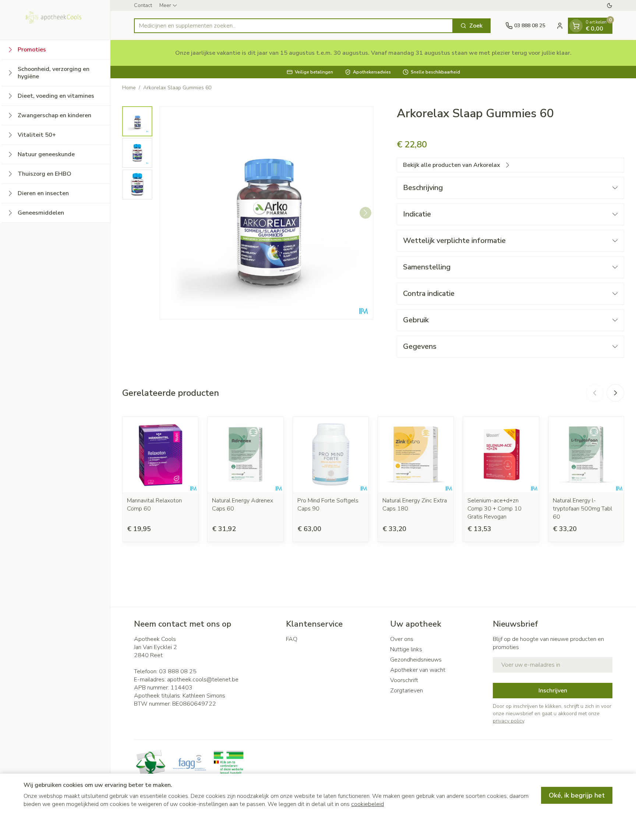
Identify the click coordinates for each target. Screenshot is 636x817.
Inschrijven (552, 691)
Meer (165, 5)
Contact (143, 5)
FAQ (291, 639)
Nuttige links (406, 649)
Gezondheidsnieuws (416, 660)
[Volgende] (365, 213)
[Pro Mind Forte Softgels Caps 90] (330, 454)
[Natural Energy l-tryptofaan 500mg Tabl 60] (586, 454)
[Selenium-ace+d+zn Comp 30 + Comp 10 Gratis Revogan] (500, 454)
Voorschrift (404, 680)
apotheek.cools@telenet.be (203, 680)
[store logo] (55, 20)
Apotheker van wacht (417, 670)
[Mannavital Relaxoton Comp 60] (160, 454)
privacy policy (508, 720)
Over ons (401, 639)
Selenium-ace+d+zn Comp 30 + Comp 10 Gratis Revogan (494, 509)
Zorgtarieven (406, 691)
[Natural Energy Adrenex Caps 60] (245, 454)
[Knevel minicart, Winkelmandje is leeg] (576, 25)
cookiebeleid (367, 804)
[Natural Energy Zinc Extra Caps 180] (415, 454)
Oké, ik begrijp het (577, 795)
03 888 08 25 (178, 671)
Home (129, 87)
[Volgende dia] (615, 393)
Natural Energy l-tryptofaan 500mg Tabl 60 (582, 509)
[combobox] (293, 25)
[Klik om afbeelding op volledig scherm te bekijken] (266, 213)
